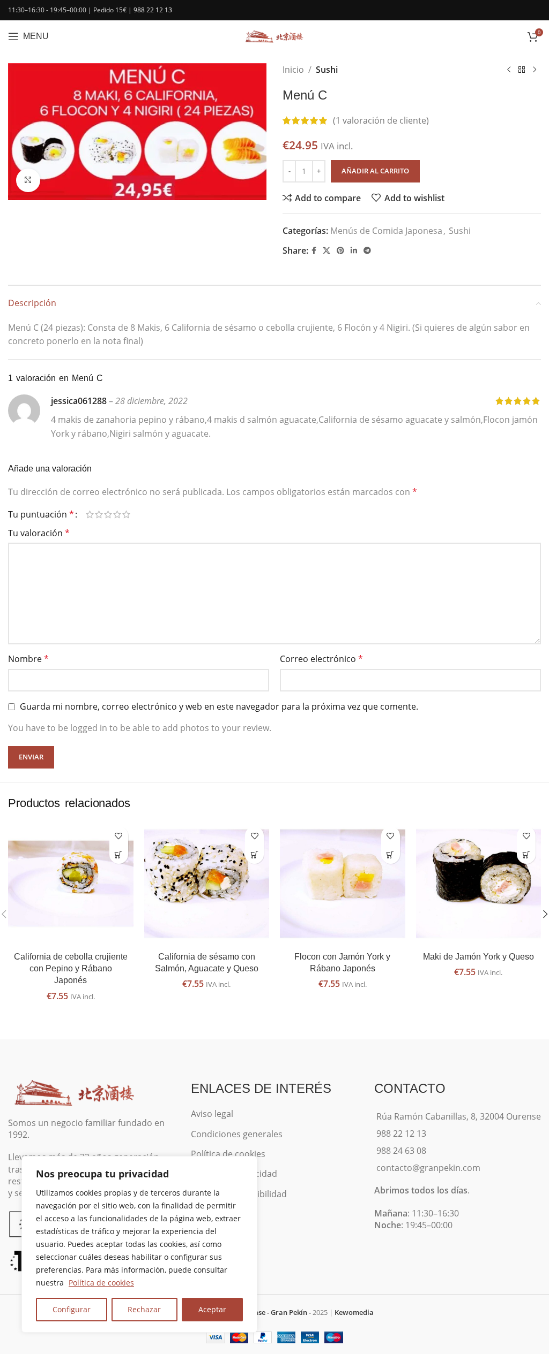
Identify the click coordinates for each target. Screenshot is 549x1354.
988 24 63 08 (401, 1151)
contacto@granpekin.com (428, 1168)
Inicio (293, 69)
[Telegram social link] (367, 251)
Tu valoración (39, 533)
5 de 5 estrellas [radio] (126, 514)
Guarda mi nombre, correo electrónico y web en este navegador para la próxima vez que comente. (219, 706)
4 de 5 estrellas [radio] (117, 514)
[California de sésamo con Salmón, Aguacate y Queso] (207, 883)
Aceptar (212, 1309)
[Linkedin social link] (353, 251)
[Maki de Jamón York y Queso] (478, 883)
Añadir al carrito (375, 171)
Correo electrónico (321, 659)
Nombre (28, 659)
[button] (118, 854)
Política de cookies (101, 1282)
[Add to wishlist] (118, 835)
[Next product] (534, 70)
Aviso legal (212, 1114)
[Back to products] (521, 70)
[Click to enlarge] (28, 181)
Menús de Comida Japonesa (386, 231)
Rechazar (144, 1309)
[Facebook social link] (314, 251)
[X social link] (326, 251)
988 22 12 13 (152, 9)
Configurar (72, 1309)
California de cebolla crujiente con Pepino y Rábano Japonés (71, 968)
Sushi (327, 69)
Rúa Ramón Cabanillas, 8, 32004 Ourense (458, 1116)
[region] (139, 1244)
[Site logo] (274, 35)
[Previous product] (508, 70)
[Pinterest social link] (340, 251)
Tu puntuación (41, 514)
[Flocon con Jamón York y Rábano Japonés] (342, 883)
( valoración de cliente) (381, 120)
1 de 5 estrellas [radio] (89, 514)
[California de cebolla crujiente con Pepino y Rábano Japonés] (70, 883)
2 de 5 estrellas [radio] (98, 514)
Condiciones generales (237, 1134)
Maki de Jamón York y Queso (478, 956)
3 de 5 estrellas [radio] (108, 514)
